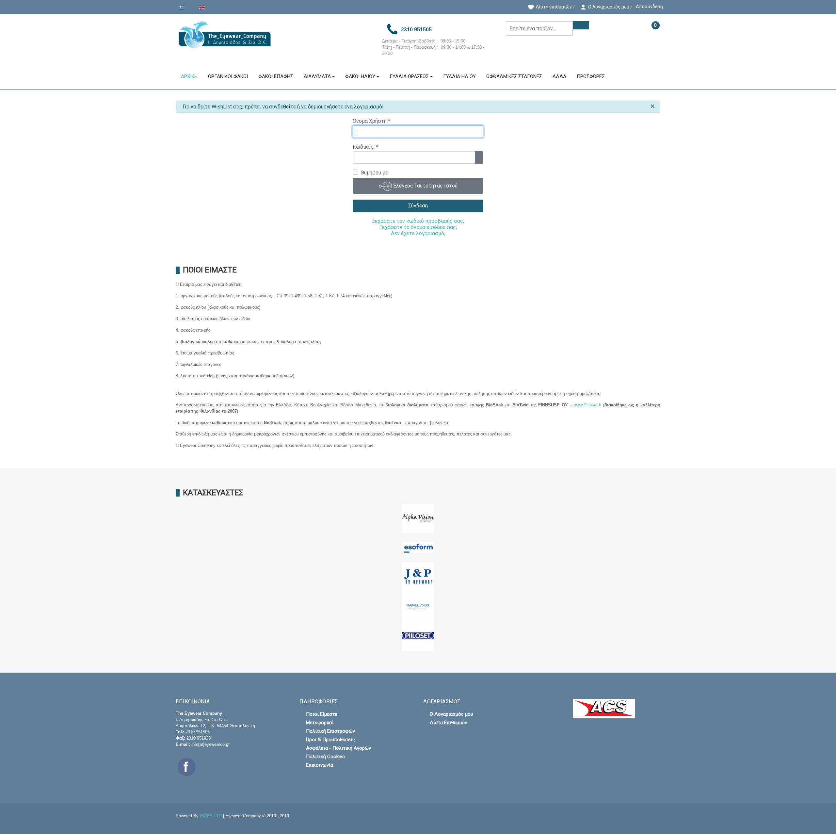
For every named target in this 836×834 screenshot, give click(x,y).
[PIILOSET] (418, 635)
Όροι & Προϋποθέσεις (330, 740)
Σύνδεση (418, 206)
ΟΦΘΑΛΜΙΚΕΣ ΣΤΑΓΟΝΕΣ (514, 76)
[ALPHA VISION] (418, 518)
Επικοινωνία (319, 765)
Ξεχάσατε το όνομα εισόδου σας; (418, 227)
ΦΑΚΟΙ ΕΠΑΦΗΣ (275, 76)
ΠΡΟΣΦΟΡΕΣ (591, 76)
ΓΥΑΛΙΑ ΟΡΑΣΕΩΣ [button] (409, 76)
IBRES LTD (211, 815)
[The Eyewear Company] (274, 34)
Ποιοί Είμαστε (321, 714)
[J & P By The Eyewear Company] (418, 577)
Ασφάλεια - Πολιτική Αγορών (338, 748)
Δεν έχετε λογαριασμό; (418, 233)
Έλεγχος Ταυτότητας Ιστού (425, 186)
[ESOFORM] (418, 547)
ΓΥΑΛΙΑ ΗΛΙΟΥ (459, 76)
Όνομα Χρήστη (371, 121)
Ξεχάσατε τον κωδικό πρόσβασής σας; (418, 221)
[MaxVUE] (418, 606)
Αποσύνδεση (649, 6)
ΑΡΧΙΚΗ (189, 76)
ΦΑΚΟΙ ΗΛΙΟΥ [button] (360, 76)
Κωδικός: (365, 147)
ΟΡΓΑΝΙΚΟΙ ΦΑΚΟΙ (228, 76)
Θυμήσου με (374, 173)
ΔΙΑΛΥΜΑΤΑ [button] (317, 76)
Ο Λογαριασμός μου (451, 714)
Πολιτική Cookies (325, 757)
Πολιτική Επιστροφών (330, 731)
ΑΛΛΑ (559, 76)
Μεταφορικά (319, 723)
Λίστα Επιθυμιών (448, 723)
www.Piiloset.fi (588, 404)
